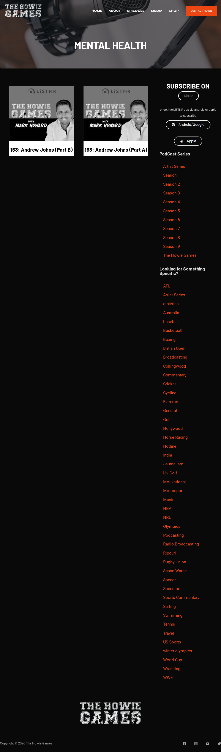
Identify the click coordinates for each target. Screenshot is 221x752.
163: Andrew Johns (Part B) (41, 149)
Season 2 (171, 184)
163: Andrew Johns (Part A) (116, 149)
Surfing (169, 606)
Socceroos (173, 588)
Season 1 (171, 175)
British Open (174, 348)
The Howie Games (180, 255)
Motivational (174, 482)
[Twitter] (219, 743)
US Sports (172, 642)
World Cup (172, 660)
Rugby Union (174, 562)
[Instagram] (196, 743)
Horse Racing (175, 437)
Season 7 (171, 228)
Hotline (169, 446)
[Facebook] (184, 743)
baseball (171, 321)
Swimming (173, 615)
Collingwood (174, 366)
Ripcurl (169, 553)
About (115, 11)
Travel (168, 633)
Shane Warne (175, 571)
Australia (171, 313)
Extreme (170, 401)
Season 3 (171, 193)
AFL (166, 286)
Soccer (169, 580)
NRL (167, 517)
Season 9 (171, 246)
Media (156, 11)
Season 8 (171, 237)
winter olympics (177, 651)
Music (168, 499)
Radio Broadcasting (181, 544)
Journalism (173, 464)
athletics (171, 303)
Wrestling (171, 669)
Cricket (169, 384)
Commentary (174, 375)
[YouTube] (207, 743)
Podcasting (173, 535)
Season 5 (171, 211)
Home (97, 11)
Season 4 (171, 202)
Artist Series (174, 166)
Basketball (172, 330)
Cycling (170, 393)
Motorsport (173, 490)
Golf (167, 419)
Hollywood (173, 428)
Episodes (136, 11)
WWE (168, 677)
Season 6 (171, 220)
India (167, 455)
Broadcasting (175, 357)
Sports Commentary (181, 597)
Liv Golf (170, 473)
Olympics (171, 526)
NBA (167, 508)
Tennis (169, 624)
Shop (174, 11)
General (170, 410)
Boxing (169, 339)
